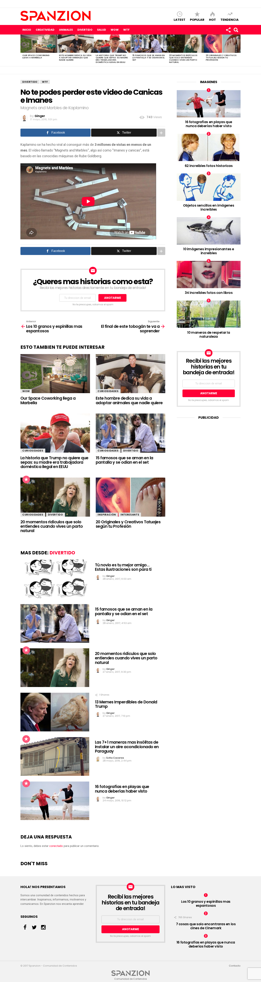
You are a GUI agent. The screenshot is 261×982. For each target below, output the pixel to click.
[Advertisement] (209, 447)
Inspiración (107, 514)
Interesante (130, 514)
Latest (179, 20)
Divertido (84, 30)
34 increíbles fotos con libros (209, 292)
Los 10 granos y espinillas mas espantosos (205, 903)
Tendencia (229, 20)
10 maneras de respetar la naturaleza (208, 334)
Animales (66, 30)
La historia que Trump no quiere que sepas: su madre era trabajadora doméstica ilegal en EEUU (112, 59)
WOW (115, 30)
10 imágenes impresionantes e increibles (208, 251)
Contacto (235, 965)
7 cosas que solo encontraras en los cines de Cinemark (206, 926)
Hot (212, 20)
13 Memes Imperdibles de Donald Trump (126, 704)
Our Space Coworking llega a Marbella (35, 56)
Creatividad (45, 30)
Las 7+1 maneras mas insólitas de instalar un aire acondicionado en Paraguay (127, 746)
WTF (126, 30)
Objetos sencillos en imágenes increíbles (208, 207)
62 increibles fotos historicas (209, 165)
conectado (56, 846)
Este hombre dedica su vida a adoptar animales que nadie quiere (75, 57)
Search (236, 29)
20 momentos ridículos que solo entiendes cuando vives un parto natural (183, 59)
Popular (197, 20)
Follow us (228, 29)
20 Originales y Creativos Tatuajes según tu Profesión (221, 57)
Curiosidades (108, 391)
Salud (101, 30)
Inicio (26, 30)
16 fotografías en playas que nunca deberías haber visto (122, 789)
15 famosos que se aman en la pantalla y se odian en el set (148, 57)
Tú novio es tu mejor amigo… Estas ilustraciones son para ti (123, 567)
